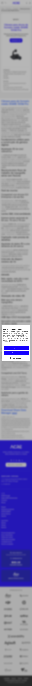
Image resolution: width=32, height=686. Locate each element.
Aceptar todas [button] (16, 348)
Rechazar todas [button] (16, 352)
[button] (16, 358)
